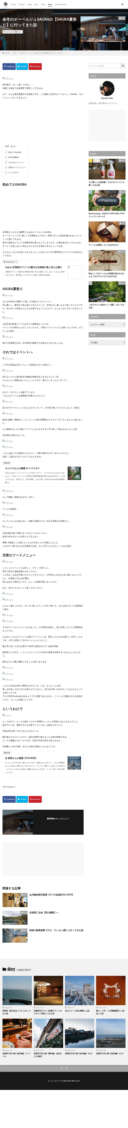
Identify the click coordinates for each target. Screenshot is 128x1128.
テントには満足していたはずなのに (104, 245)
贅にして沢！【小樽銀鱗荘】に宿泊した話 (110, 1012)
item (43, 4)
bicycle (21, 4)
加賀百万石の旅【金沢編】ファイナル (16, 1054)
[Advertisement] (43, 119)
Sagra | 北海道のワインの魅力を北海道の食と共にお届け (33, 267)
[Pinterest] (35, 66)
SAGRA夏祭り (13, 157)
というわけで (12, 172)
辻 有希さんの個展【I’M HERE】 (21, 758)
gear (36, 4)
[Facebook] (9, 66)
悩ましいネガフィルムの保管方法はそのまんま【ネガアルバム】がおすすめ (106, 274)
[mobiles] (6, 715)
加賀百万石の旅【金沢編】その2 (78, 1053)
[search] (123, 65)
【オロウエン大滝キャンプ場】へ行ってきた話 (106, 306)
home (13, 4)
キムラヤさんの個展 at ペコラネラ (22, 468)
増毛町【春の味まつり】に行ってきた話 (16, 1012)
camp (29, 4)
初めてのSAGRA (13, 152)
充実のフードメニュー (16, 167)
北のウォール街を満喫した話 (77, 1011)
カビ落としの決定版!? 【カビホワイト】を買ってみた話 (106, 183)
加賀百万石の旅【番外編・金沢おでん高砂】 (48, 1054)
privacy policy (60, 4)
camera (122, 251)
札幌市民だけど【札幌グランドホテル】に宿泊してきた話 (48, 1012)
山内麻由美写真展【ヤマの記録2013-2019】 (51, 894)
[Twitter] (22, 66)
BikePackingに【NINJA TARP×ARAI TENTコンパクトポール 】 (107, 214)
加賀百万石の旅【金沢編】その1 (110, 1053)
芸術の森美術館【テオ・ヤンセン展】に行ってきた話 (56, 930)
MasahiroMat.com (72, 1081)
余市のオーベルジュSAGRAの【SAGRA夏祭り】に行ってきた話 (41, 53)
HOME (7, 53)
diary (50, 4)
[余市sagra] (7, 78)
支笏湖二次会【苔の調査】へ (44, 912)
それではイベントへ (15, 162)
